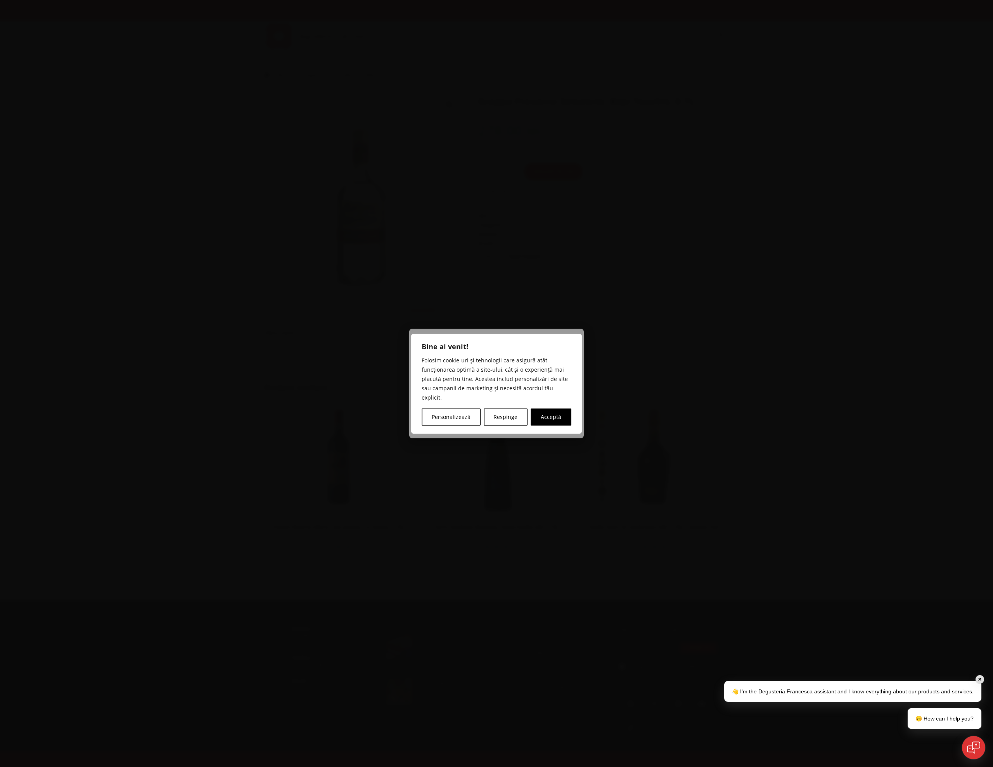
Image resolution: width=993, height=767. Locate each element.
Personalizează (451, 417)
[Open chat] (973, 747)
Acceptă (551, 417)
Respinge (505, 417)
